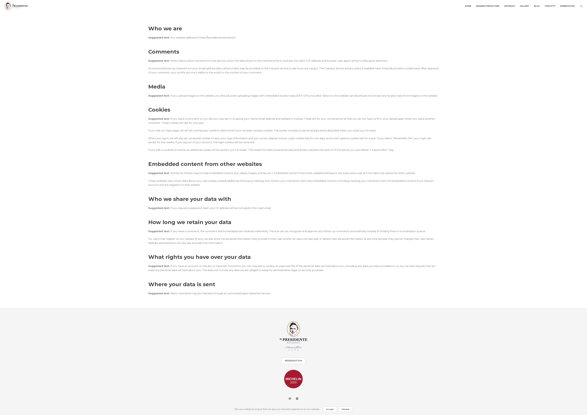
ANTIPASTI (509, 6)
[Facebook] (290, 398)
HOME (468, 6)
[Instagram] (297, 398)
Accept (330, 409)
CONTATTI (550, 6)
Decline (345, 409)
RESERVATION (567, 6)
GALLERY (524, 6)
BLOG (537, 6)
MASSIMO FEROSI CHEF (487, 6)
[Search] (581, 6)
